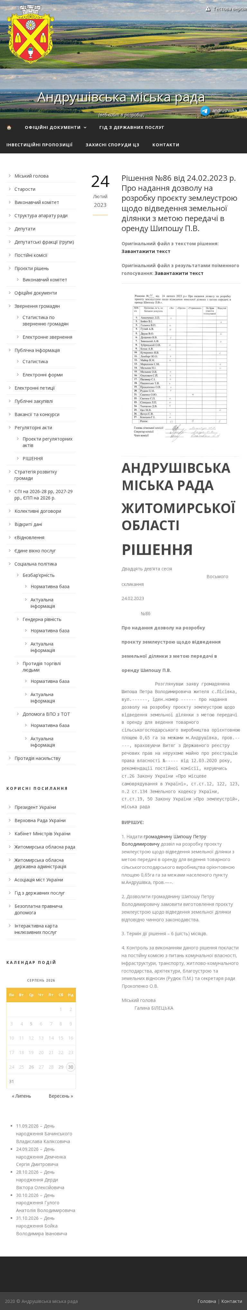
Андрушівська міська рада (121, 96)
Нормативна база (50, 586)
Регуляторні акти (33, 427)
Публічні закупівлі (33, 401)
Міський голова (31, 176)
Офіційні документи (53, 127)
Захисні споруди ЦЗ (113, 145)
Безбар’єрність (39, 575)
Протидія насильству (37, 758)
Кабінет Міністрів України (42, 833)
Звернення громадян (37, 306)
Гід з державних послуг (132, 127)
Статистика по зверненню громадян (46, 320)
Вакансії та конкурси (36, 414)
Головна (206, 1301)
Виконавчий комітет (36, 202)
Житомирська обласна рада (44, 847)
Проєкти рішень (31, 268)
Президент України (35, 807)
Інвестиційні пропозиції (39, 145)
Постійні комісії (31, 255)
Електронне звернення (47, 337)
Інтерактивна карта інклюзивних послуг (36, 929)
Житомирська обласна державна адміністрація (40, 863)
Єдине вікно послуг (35, 551)
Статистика (35, 361)
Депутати (24, 229)
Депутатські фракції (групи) (44, 242)
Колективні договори (37, 511)
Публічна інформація (37, 350)
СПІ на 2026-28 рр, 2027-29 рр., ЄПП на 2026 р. (43, 494)
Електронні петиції (34, 388)
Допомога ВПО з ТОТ (46, 714)
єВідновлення (29, 537)
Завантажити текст (146, 251)
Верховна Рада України (40, 820)
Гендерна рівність (42, 619)
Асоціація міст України (38, 880)
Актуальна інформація (43, 603)
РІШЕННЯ (33, 458)
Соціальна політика (35, 564)
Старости (24, 189)
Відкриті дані (28, 524)
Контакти (165, 145)
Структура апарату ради (41, 215)
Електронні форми (43, 375)
